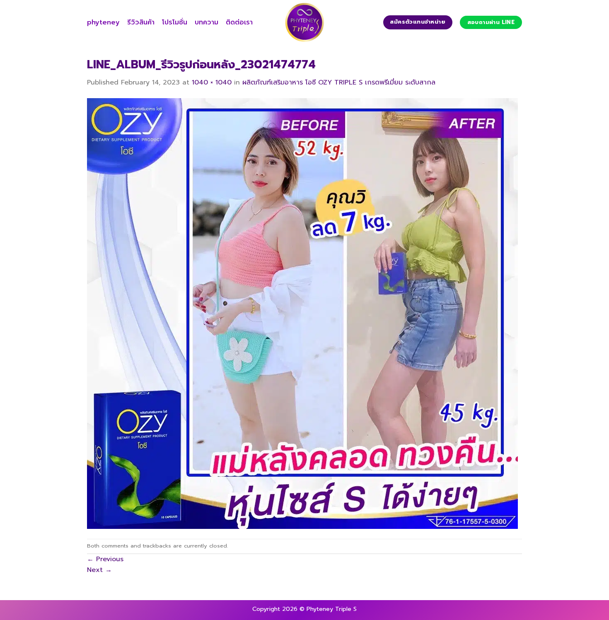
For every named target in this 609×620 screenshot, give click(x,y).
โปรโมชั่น (174, 22)
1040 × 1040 (212, 82)
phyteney (103, 22)
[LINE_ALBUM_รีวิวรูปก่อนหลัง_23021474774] (302, 313)
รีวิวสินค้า (141, 22)
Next (99, 570)
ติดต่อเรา (239, 22)
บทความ (206, 22)
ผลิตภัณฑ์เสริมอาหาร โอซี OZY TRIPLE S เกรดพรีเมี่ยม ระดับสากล (338, 82)
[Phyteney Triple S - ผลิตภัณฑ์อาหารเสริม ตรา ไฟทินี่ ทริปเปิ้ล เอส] (304, 22)
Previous (105, 559)
